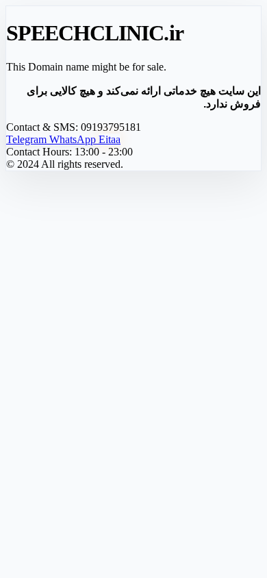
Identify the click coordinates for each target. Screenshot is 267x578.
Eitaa (109, 139)
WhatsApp (74, 139)
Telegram (27, 139)
